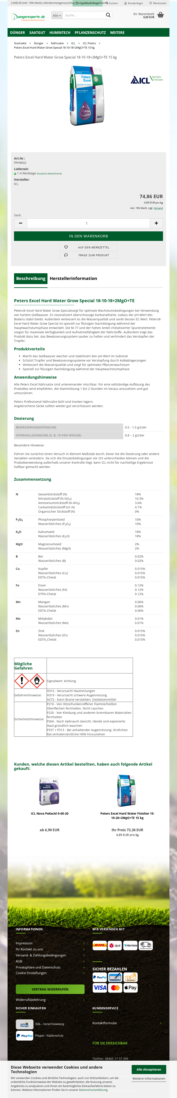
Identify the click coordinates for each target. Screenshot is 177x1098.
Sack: (17, 215)
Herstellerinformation (73, 278)
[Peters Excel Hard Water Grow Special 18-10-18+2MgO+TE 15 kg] (88, 96)
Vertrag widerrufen (50, 989)
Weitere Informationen (149, 1078)
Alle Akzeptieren (149, 1069)
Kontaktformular (104, 1023)
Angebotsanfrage (88, 3)
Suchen (113, 3)
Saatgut (37, 32)
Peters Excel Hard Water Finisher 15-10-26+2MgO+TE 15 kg (127, 815)
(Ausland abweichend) (49, 173)
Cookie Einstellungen (31, 973)
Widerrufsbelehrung (31, 999)
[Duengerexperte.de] (28, 17)
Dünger (17, 32)
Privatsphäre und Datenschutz (38, 967)
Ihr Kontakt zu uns (29, 949)
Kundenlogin (135, 3)
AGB (19, 961)
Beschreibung (30, 278)
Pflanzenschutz (90, 32)
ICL (16, 184)
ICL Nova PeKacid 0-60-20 (49, 813)
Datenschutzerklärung (93, 1090)
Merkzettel (159, 3)
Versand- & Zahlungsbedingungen (41, 955)
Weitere (117, 32)
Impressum (24, 943)
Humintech (59, 32)
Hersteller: (22, 179)
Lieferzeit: (21, 169)
